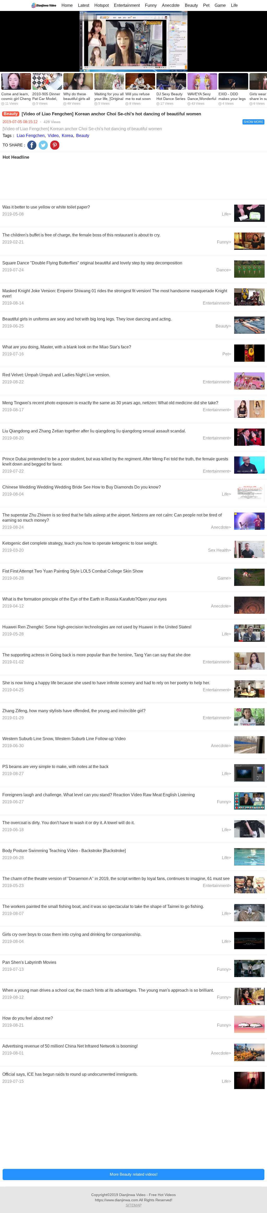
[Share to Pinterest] (55, 145)
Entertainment (127, 5)
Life (234, 5)
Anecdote (171, 5)
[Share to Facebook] (32, 145)
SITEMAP (134, 1205)
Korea (67, 135)
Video (53, 135)
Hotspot (101, 5)
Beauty (191, 5)
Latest (83, 5)
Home (67, 5)
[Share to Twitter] (43, 145)
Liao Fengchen (31, 135)
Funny (151, 5)
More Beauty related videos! (133, 1174)
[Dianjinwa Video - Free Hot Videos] (43, 5)
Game (220, 5)
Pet (206, 5)
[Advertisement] (133, 179)
